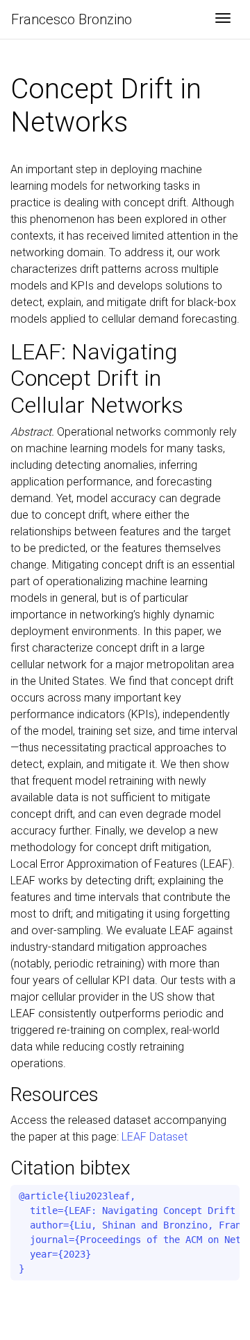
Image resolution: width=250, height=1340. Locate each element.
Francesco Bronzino (71, 19)
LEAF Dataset (155, 1136)
